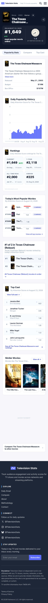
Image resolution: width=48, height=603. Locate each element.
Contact (4, 507)
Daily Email (6, 491)
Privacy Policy (6, 594)
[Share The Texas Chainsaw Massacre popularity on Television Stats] (43, 20)
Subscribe (35, 557)
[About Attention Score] (42, 41)
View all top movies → (34, 234)
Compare (5, 495)
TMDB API (26, 584)
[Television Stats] (9, 3)
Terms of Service (7, 591)
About (4, 499)
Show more (9, 77)
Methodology (7, 503)
